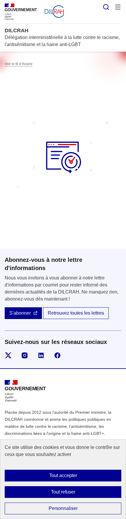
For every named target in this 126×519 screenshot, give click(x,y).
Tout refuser (63, 491)
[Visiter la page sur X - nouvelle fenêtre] (8, 355)
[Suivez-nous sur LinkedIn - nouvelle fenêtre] (41, 355)
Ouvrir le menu (118, 7)
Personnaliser (63, 508)
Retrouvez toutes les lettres (76, 313)
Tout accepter (63, 475)
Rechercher (106, 7)
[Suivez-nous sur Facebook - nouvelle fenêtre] (57, 355)
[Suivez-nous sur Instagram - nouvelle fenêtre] (24, 355)
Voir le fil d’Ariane (19, 64)
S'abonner (20, 313)
